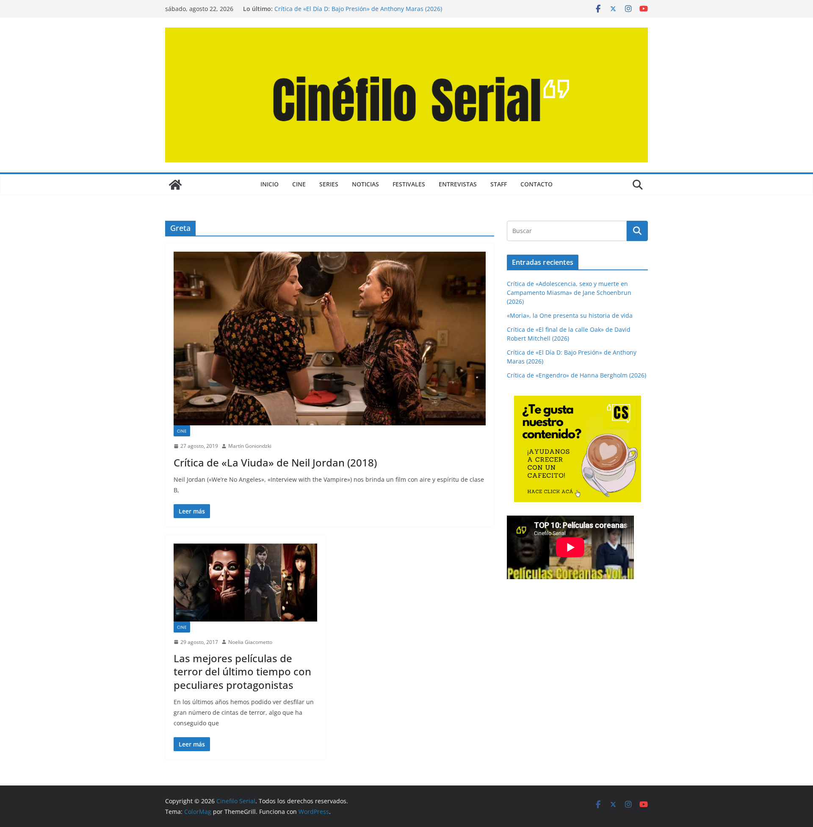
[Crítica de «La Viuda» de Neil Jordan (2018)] (330, 338)
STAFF (498, 184)
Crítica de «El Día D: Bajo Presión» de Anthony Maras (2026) (358, 9)
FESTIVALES (409, 184)
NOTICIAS (365, 184)
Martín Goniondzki (249, 446)
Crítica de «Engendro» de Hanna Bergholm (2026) (576, 375)
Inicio (269, 184)
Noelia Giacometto (250, 642)
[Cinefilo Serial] (175, 185)
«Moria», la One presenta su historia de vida (570, 315)
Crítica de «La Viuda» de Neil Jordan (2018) (275, 462)
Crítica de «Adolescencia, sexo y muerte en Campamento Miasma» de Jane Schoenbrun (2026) (569, 292)
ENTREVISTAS (458, 184)
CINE (299, 184)
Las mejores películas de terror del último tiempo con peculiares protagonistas (242, 671)
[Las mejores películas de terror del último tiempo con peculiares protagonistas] (245, 582)
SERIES (328, 184)
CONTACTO (536, 184)
